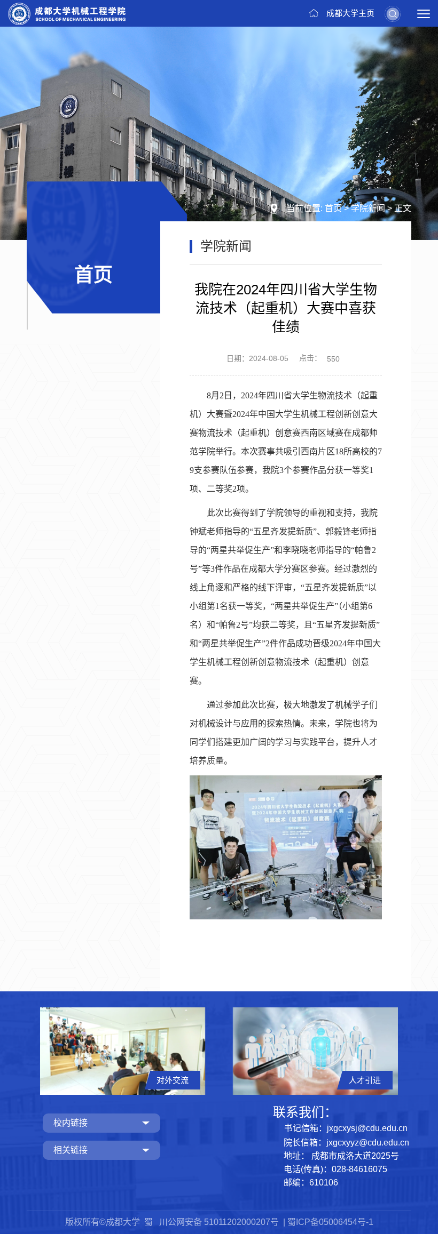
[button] (393, 13)
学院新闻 (368, 208)
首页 (333, 208)
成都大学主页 (350, 13)
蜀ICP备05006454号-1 (330, 1222)
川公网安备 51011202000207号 (220, 1222)
